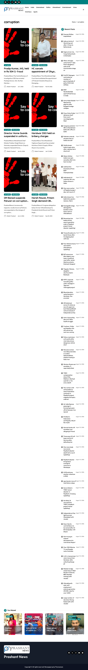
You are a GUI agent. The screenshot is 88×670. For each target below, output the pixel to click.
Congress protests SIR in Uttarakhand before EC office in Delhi (69, 128)
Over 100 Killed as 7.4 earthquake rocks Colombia (69, 549)
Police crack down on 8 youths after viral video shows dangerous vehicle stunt (69, 341)
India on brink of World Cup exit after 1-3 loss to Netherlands (69, 44)
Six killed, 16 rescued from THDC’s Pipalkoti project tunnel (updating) (69, 504)
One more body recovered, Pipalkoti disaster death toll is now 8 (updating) (69, 451)
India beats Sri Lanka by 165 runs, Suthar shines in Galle (69, 180)
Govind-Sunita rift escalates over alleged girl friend (69, 429)
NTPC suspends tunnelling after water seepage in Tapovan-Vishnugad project (69, 283)
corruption (7, 65)
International (40, 7)
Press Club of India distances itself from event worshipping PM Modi (69, 117)
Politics (48, 7)
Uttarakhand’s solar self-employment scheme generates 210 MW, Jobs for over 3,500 (69, 588)
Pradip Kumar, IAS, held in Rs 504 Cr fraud (16, 70)
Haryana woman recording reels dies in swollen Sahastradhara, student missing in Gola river (70, 354)
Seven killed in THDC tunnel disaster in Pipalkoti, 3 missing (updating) (70, 492)
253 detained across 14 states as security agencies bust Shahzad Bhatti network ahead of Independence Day (70, 308)
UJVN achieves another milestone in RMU (69, 474)
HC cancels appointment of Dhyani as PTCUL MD (44, 71)
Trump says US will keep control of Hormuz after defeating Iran (69, 439)
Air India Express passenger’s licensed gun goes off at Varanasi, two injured (70, 408)
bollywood (9, 616)
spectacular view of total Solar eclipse (70, 482)
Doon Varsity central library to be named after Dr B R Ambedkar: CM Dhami (69, 528)
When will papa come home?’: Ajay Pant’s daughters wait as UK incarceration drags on (70, 65)
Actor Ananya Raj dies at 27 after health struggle (69, 319)
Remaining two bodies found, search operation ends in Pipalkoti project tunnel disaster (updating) (69, 223)
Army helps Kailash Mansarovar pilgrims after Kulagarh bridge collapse (70, 104)
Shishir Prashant (11, 86)
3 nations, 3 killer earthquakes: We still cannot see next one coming (69, 329)
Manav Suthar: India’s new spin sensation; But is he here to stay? (69, 159)
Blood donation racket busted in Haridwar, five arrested (68, 295)
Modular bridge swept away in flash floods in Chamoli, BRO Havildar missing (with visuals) (70, 573)
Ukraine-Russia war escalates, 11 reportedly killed (70, 366)
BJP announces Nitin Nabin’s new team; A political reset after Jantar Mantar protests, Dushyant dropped (69, 259)
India (32, 7)
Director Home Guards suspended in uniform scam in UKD (15, 136)
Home (27, 7)
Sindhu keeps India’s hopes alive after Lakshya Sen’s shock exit (70, 148)
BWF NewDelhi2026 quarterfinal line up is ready (70, 92)
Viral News (28, 12)
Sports (35, 12)
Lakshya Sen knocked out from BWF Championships (69, 169)
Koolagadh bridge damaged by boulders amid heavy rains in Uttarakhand (69, 209)
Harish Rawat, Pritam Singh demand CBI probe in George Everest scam (43, 202)
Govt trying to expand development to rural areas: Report (69, 539)
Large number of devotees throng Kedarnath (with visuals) (69, 600)
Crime (75, 7)
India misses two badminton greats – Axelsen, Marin (70, 199)
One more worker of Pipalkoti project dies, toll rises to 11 (69, 190)
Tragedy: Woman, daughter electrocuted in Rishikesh (69, 272)
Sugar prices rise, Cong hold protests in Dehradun (69, 54)
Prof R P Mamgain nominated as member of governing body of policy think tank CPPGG (69, 80)
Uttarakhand (56, 7)
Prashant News (16, 657)
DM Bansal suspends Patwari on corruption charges (15, 200)
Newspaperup (49, 667)
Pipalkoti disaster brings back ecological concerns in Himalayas (69, 463)
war (79, 619)
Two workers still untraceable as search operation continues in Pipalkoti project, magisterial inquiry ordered (69, 393)
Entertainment (66, 7)
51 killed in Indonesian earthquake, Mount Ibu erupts (69, 419)
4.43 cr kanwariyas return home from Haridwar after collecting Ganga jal (70, 560)
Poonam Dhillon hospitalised (69, 35)
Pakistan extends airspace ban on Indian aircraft (69, 138)
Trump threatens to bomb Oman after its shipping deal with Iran (70, 236)
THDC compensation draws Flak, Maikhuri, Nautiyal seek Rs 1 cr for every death (69, 378)
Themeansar (59, 667)
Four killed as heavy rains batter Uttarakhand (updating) (70, 246)
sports (29, 616)
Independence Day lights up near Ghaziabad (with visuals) (69, 516)
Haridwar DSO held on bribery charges (43, 135)
